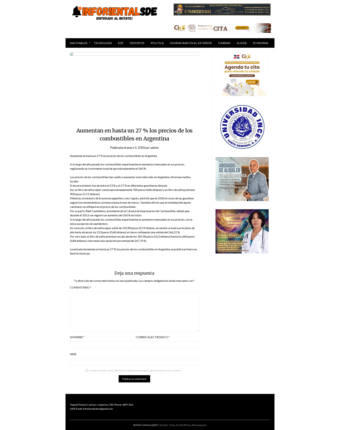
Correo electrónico (153, 337)
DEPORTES (137, 43)
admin (155, 147)
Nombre (77, 337)
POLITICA (157, 43)
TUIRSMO (224, 43)
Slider (242, 43)
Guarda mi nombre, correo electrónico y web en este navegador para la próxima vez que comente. (135, 370)
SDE (120, 43)
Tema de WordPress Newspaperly (188, 424)
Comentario (80, 287)
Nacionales (78, 43)
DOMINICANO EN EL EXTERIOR (191, 43)
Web (73, 354)
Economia (260, 43)
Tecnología (103, 43)
